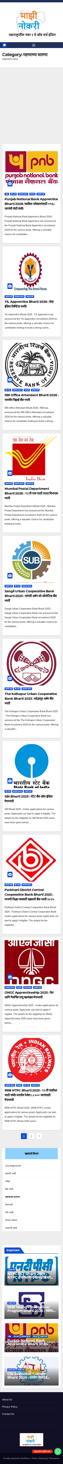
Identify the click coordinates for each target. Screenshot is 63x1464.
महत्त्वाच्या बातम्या (23, 194)
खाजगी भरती (8, 296)
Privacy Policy (9, 1407)
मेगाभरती (32, 194)
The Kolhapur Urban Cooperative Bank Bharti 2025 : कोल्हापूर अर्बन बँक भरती (31, 698)
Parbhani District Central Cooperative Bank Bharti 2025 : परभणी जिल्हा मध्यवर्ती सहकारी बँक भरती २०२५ (29, 894)
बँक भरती (13, 194)
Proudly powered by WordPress (17, 1458)
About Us (7, 1399)
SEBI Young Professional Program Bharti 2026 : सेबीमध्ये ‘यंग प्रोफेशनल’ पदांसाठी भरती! (31, 1311)
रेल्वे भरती (26, 1085)
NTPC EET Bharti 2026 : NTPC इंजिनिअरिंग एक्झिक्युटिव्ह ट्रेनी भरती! (30, 1277)
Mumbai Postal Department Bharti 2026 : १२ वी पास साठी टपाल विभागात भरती (31, 493)
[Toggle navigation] (33, 45)
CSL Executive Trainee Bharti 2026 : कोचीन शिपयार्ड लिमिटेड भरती (27, 1377)
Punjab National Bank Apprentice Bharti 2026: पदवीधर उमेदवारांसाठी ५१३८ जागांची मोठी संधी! (31, 204)
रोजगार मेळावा (27, 987)
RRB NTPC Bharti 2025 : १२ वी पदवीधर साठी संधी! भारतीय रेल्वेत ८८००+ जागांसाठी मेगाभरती (31, 1095)
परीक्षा (6, 194)
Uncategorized (13, 1165)
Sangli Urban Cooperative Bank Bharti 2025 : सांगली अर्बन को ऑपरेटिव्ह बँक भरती (31, 596)
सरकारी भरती (40, 194)
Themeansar (54, 1458)
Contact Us (8, 1414)
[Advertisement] (31, 110)
